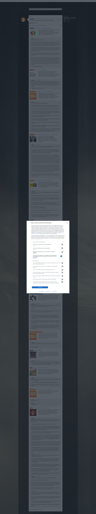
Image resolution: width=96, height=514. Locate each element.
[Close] (67, 223)
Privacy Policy (54, 291)
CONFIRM (40, 287)
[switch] (61, 244)
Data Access (48, 291)
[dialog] (48, 257)
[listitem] (48, 242)
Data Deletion (41, 291)
